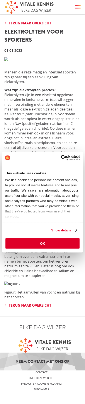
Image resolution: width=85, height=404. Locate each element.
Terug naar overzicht (30, 23)
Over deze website (41, 378)
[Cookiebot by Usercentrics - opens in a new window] (61, 158)
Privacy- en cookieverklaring (41, 383)
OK (42, 243)
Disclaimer (41, 389)
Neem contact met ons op (42, 361)
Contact (42, 372)
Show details (61, 230)
